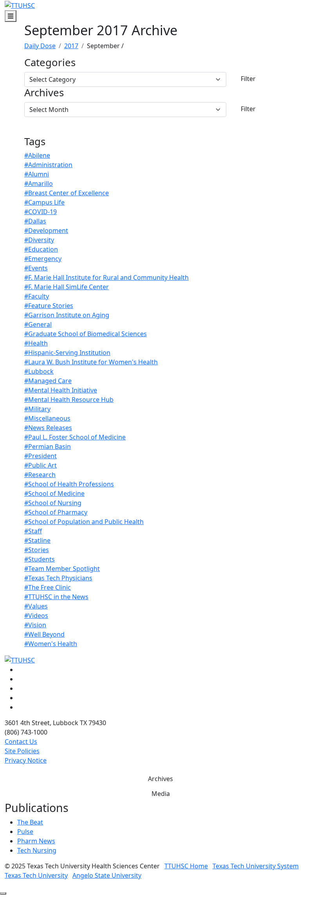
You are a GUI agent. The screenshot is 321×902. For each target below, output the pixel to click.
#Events (36, 268)
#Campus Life (44, 202)
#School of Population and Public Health (84, 521)
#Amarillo (38, 183)
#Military (37, 409)
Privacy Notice (26, 760)
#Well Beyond (44, 634)
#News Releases (48, 427)
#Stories (36, 550)
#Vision (35, 625)
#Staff (33, 531)
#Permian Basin (47, 446)
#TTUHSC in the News (56, 596)
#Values (36, 606)
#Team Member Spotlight (62, 568)
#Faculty (36, 296)
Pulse (25, 831)
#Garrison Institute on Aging (66, 315)
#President (40, 456)
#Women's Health (50, 643)
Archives (44, 93)
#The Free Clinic (47, 587)
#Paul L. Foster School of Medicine (75, 437)
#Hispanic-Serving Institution (67, 352)
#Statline (37, 540)
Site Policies (22, 751)
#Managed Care (48, 380)
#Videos (36, 615)
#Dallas (35, 221)
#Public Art (40, 465)
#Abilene (37, 155)
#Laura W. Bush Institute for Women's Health (91, 362)
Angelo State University (106, 875)
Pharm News (36, 841)
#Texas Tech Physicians (58, 578)
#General (38, 324)
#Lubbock (39, 371)
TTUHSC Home (186, 866)
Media (160, 793)
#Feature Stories (48, 305)
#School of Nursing (52, 503)
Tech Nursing (36, 850)
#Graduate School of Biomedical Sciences (85, 333)
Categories (50, 63)
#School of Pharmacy (55, 512)
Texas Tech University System (256, 866)
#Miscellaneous (47, 418)
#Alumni (36, 174)
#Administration (48, 164)
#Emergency (42, 258)
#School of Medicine (54, 493)
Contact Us (21, 741)
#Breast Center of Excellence (66, 193)
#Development (46, 230)
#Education (41, 249)
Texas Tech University (36, 875)
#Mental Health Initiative (60, 390)
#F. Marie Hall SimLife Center (66, 287)
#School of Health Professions (69, 484)
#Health (36, 343)
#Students (39, 559)
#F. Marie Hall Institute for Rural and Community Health (106, 277)
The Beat (30, 822)
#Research (40, 474)
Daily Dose (40, 45)
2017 (71, 45)
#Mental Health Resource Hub (69, 399)
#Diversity (39, 240)
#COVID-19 (40, 211)
